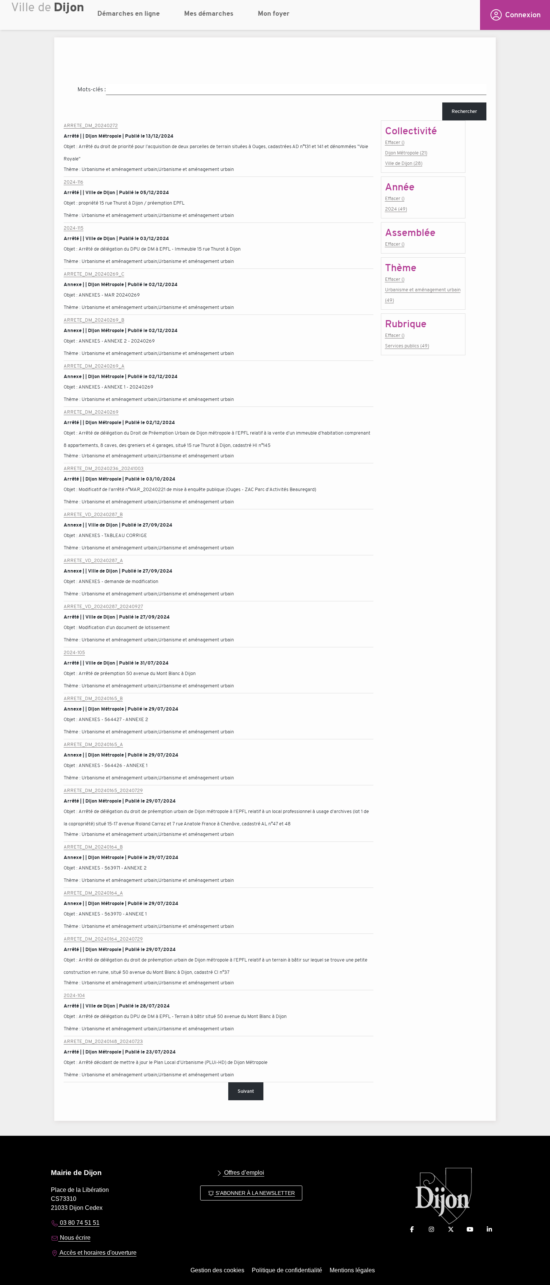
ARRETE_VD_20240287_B (93, 514)
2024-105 (74, 652)
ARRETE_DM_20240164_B (93, 847)
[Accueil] (48, 17)
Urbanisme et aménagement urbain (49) (423, 294)
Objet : (71, 146)
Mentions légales (352, 1270)
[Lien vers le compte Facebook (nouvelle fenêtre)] (412, 1229)
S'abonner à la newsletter (254, 1193)
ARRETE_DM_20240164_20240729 (103, 939)
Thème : (73, 169)
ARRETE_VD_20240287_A (93, 560)
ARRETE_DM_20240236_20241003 (104, 468)
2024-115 (73, 228)
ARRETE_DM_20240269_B (94, 320)
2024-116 (73, 182)
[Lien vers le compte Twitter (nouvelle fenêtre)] (451, 1229)
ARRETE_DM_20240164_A (93, 893)
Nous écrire (74, 1238)
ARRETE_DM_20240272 (91, 125)
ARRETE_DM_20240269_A (94, 366)
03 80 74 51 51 (79, 1223)
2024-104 (74, 995)
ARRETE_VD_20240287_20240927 (103, 606)
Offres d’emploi (243, 1172)
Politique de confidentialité (287, 1270)
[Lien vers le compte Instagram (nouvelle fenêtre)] (431, 1229)
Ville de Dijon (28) (403, 163)
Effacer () (394, 142)
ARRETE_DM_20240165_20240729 (103, 790)
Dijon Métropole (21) (406, 153)
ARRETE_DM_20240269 (91, 412)
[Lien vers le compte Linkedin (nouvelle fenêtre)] (489, 1229)
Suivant (246, 1091)
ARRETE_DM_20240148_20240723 (103, 1041)
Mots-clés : (91, 89)
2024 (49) (396, 209)
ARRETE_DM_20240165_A (93, 744)
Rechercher (464, 111)
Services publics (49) (407, 346)
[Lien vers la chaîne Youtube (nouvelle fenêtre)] (470, 1229)
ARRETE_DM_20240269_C (94, 274)
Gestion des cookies (217, 1270)
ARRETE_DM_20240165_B (93, 698)
